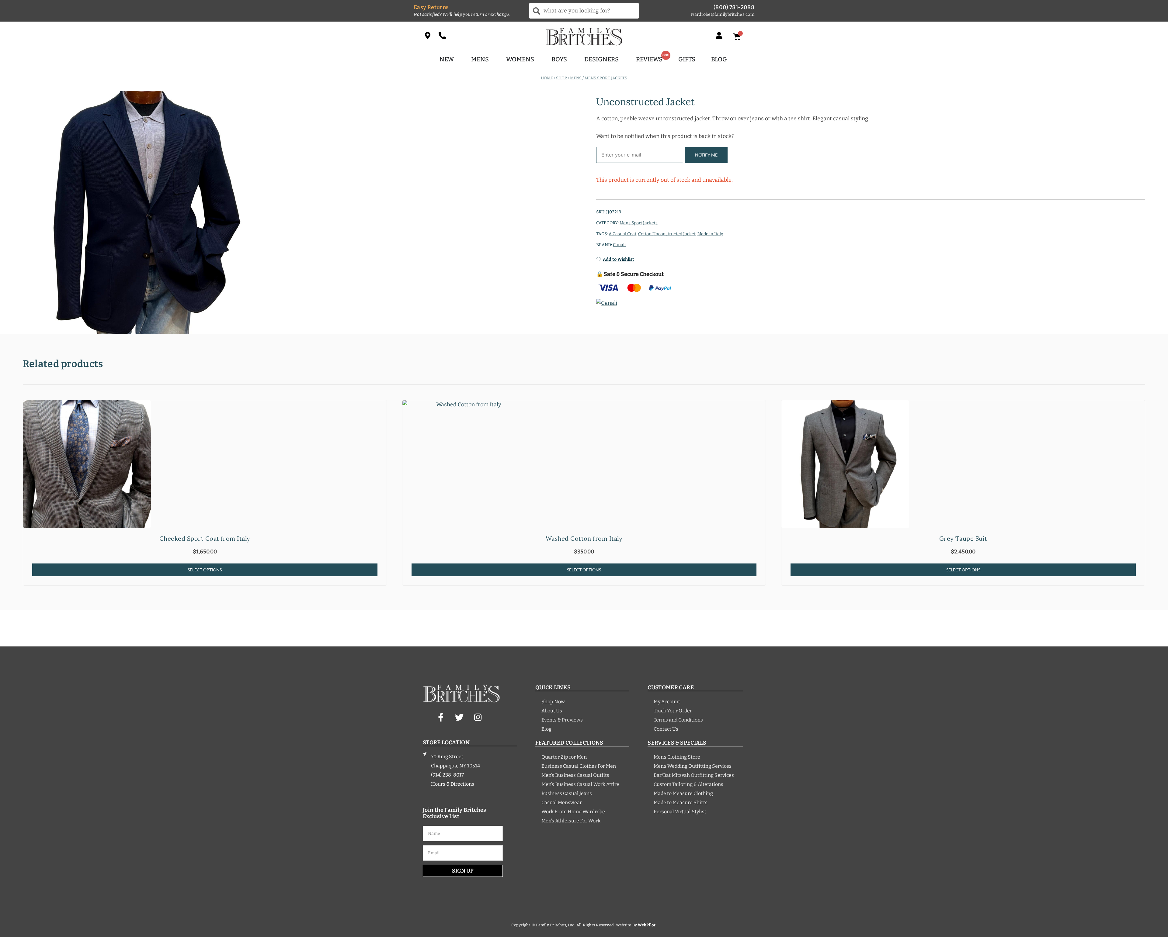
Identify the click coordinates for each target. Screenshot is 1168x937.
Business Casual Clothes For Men (578, 766)
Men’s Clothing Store (677, 757)
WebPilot (646, 925)
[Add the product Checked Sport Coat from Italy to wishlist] (381, 410)
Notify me (706, 154)
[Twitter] (459, 717)
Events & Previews (562, 720)
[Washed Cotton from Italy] (584, 464)
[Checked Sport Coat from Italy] (205, 464)
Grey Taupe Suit (963, 538)
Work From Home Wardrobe (573, 812)
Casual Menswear (561, 802)
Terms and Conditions (678, 720)
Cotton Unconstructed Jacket (667, 233)
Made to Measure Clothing (683, 793)
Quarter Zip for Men (564, 757)
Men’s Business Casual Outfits (575, 775)
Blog (546, 729)
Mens (576, 77)
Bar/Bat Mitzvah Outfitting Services (694, 775)
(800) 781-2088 (734, 7)
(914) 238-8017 (447, 775)
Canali (619, 244)
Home (547, 77)
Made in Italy (710, 233)
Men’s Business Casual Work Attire (580, 784)
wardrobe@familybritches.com (722, 14)
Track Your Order (673, 711)
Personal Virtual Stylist (680, 812)
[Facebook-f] (440, 717)
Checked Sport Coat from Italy (204, 538)
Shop (561, 77)
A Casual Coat (622, 233)
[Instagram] (477, 717)
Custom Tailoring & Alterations (688, 784)
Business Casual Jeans (566, 793)
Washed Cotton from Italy (584, 538)
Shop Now (553, 701)
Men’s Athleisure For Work (570, 821)
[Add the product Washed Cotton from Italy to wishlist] (760, 410)
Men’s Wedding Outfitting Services (693, 766)
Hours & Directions (452, 784)
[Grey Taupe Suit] (963, 464)
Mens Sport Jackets (606, 77)
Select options (205, 569)
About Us (551, 711)
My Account (667, 701)
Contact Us (666, 729)
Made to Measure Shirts (680, 802)
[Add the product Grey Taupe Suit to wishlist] (1139, 410)
